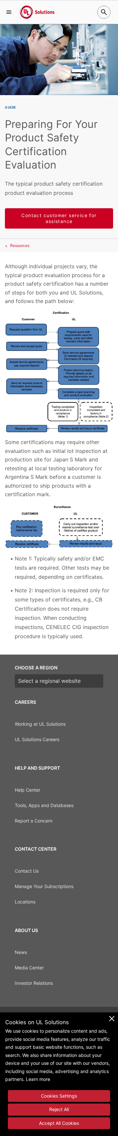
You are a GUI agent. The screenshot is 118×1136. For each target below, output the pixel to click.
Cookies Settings (59, 1096)
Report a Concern (33, 820)
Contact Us (27, 871)
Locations (25, 901)
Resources (20, 245)
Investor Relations (34, 983)
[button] (9, 12)
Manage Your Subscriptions (44, 886)
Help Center (27, 790)
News (21, 952)
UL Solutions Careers (37, 739)
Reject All (59, 1109)
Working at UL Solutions (40, 724)
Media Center (29, 967)
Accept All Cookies (59, 1123)
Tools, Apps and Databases (44, 805)
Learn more (38, 1079)
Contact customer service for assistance (58, 218)
